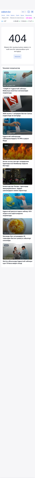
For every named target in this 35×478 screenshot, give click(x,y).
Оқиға (17, 15)
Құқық (22, 15)
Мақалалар (28, 15)
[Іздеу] (28, 11)
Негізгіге (17, 56)
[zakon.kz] (6, 12)
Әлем (7, 15)
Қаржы (13, 15)
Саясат (3, 15)
